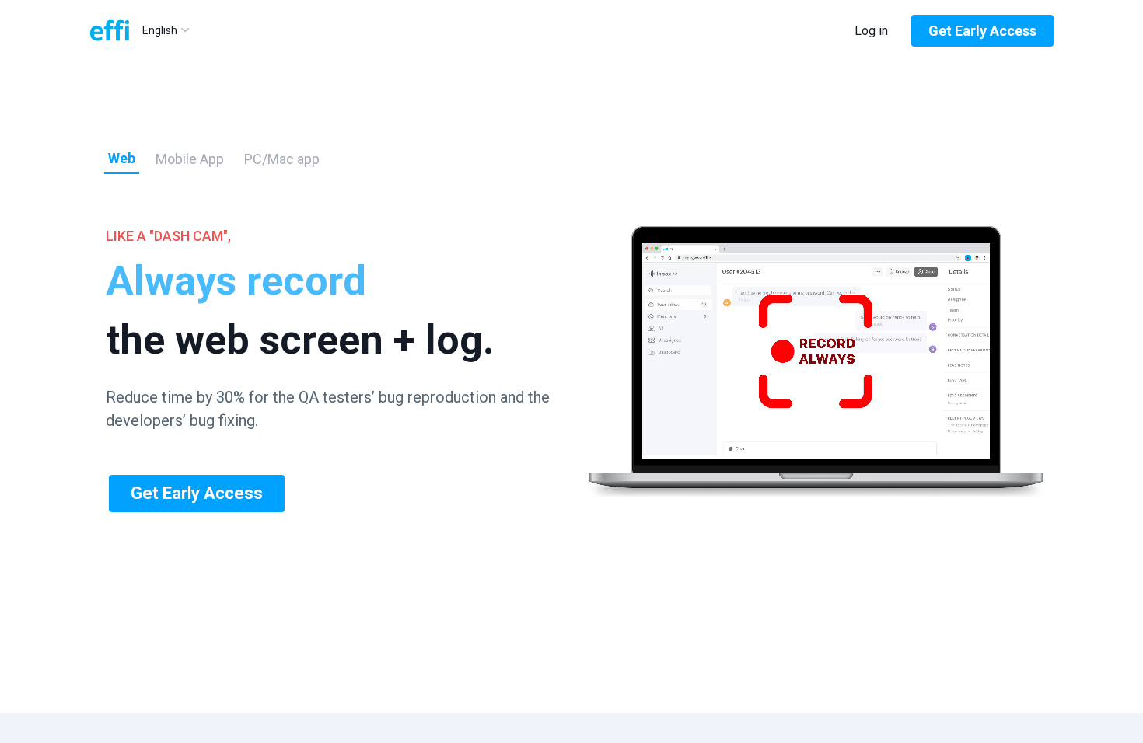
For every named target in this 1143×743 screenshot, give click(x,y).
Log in (871, 30)
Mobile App (190, 159)
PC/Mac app (282, 159)
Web (121, 158)
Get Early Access (982, 31)
